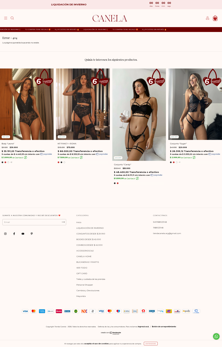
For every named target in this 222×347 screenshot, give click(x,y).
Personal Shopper (84, 285)
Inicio (78, 222)
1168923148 (158, 227)
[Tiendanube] (111, 334)
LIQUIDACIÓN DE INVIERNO (90, 228)
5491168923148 (160, 222)
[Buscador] (12, 18)
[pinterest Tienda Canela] (32, 234)
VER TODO (81, 267)
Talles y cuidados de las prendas (90, 279)
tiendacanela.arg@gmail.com (167, 233)
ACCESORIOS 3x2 (85, 250)
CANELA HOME (83, 256)
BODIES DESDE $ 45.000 (88, 239)
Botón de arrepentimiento (164, 327)
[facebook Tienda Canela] (14, 234)
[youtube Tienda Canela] (23, 234)
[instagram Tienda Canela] (5, 234)
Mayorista (81, 296)
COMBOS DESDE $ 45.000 (89, 245)
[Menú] (5, 18)
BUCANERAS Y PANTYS (87, 262)
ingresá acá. (143, 327)
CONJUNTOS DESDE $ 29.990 (90, 233)
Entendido (151, 343)
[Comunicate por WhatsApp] (216, 336)
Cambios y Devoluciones (87, 290)
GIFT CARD (81, 273)
